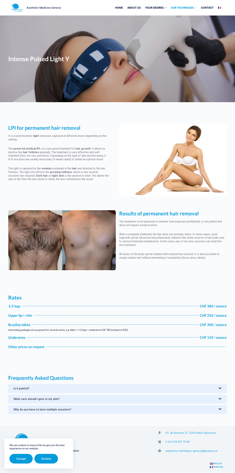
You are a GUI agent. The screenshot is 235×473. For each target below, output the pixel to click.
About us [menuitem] (134, 7)
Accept (21, 458)
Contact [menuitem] (207, 7)
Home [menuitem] (119, 7)
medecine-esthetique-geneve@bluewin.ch (191, 450)
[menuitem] (219, 8)
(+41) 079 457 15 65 (177, 441)
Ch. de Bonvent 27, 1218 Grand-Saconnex (190, 432)
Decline (46, 458)
